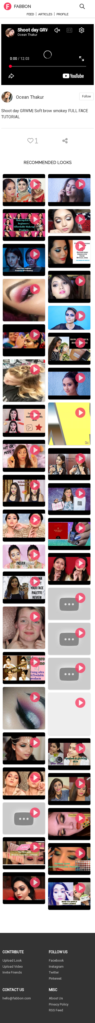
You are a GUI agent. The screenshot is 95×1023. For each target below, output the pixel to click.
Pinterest (55, 978)
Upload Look (12, 960)
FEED (30, 14)
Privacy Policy (58, 1004)
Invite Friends (12, 972)
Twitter (54, 972)
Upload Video (13, 966)
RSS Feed (56, 1010)
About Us (56, 998)
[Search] (82, 6)
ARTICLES (45, 14)
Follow (86, 96)
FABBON (22, 6)
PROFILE (62, 14)
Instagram (56, 966)
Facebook (56, 960)
